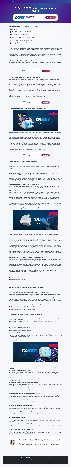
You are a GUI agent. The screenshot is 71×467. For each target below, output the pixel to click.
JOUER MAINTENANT (50, 17)
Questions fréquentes (14, 43)
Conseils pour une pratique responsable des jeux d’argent (21, 42)
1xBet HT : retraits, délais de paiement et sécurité (19, 34)
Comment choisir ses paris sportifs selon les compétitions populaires (23, 37)
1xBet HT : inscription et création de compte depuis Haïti (21, 31)
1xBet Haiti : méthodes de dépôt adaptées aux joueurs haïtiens (22, 32)
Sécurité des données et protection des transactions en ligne (21, 40)
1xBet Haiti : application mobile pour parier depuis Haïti (20, 35)
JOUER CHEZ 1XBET (46, 102)
